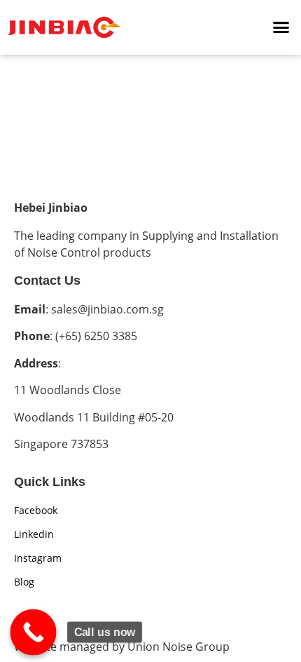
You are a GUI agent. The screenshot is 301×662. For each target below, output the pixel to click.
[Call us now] (33, 632)
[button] (281, 27)
